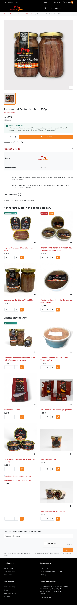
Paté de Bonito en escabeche (53, 511)
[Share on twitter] (18, 142)
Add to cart (46, 137)
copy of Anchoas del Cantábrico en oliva (18, 249)
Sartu (6, 590)
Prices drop (8, 568)
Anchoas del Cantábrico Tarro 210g (18, 300)
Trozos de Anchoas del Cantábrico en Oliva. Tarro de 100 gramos (19, 359)
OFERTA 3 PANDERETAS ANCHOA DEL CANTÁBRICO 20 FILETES (56, 249)
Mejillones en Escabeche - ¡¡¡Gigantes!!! (56, 410)
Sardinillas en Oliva (12, 410)
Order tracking (9, 587)
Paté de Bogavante (48, 459)
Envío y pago (45, 568)
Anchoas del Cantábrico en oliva (17, 480)
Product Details (12, 149)
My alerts (7, 596)
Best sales (8, 575)
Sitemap (43, 575)
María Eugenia (9, 112)
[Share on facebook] (14, 142)
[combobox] (58, 8)
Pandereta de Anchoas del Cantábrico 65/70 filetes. (56, 301)
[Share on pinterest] (21, 142)
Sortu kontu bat (10, 593)
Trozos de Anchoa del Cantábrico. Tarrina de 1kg (54, 359)
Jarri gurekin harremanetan (51, 572)
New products (9, 572)
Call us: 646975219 (11, 2)
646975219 (46, 598)
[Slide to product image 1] (10, 99)
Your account (9, 582)
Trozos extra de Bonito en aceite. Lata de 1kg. (19, 460)
